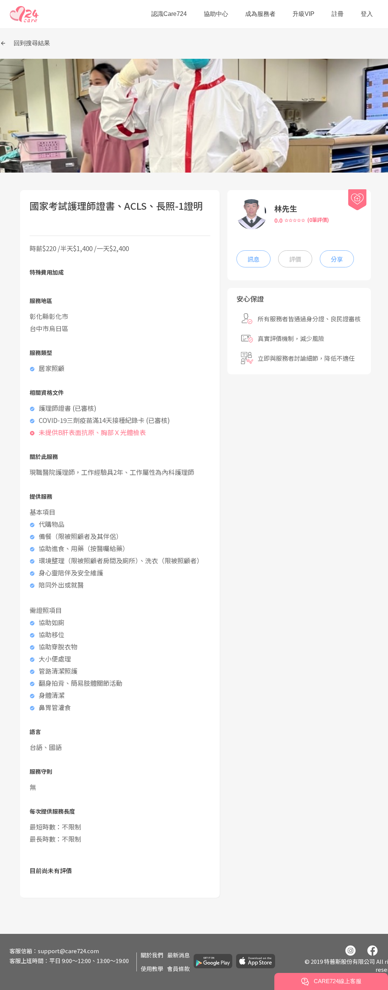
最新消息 (178, 955)
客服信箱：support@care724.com (54, 951)
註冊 (338, 14)
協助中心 (216, 14)
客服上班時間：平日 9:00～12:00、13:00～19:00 (69, 961)
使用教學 (152, 969)
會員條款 (178, 969)
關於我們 (152, 955)
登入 (367, 14)
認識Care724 (169, 14)
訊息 (253, 259)
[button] (24, 14)
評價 (295, 259)
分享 (337, 259)
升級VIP (303, 14)
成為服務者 (260, 14)
